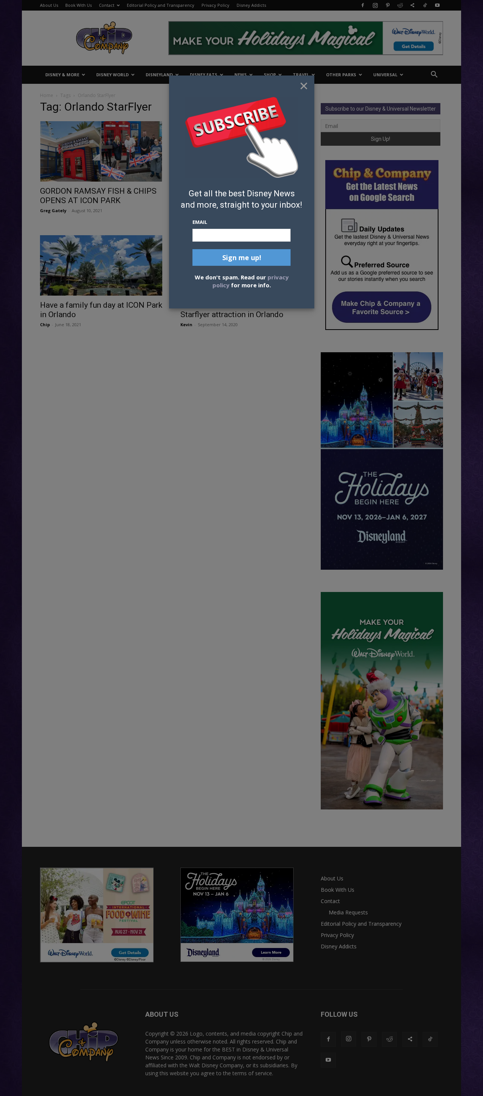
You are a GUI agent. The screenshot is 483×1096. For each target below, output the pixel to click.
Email (199, 222)
